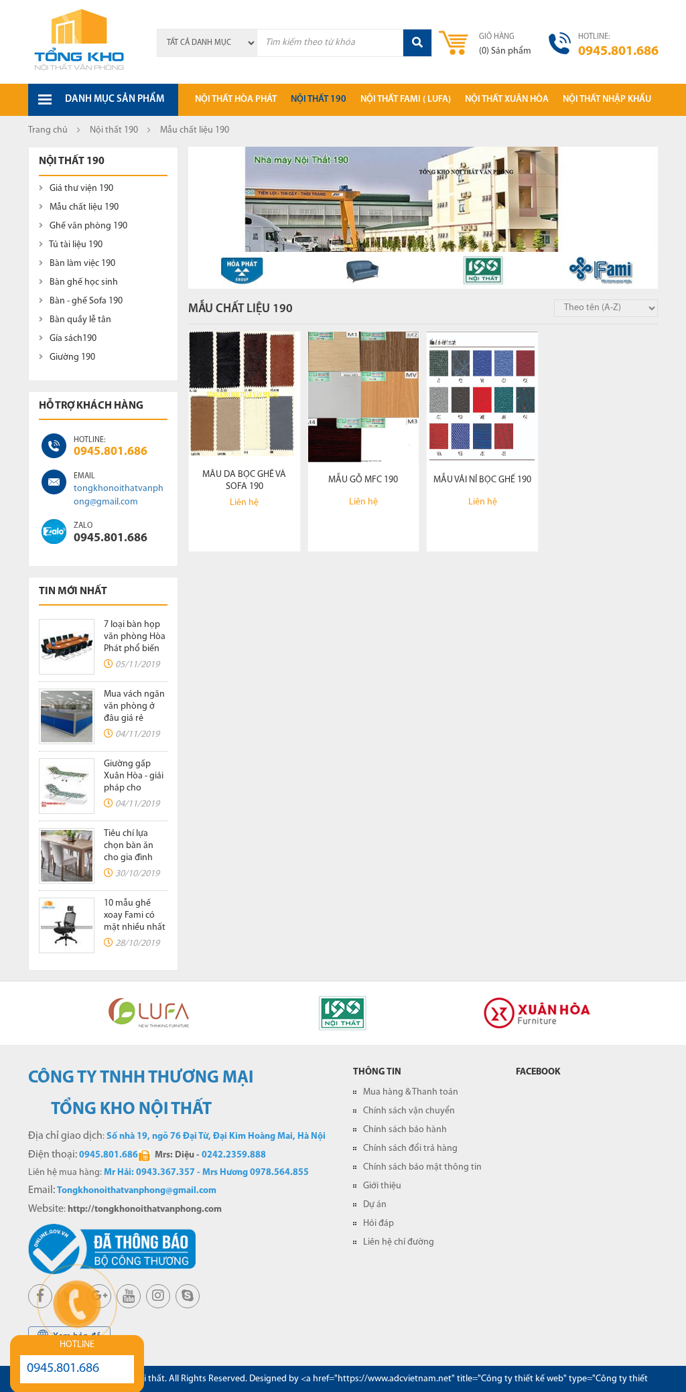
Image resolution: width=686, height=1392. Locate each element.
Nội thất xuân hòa (507, 99)
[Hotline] (54, 445)
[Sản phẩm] (363, 270)
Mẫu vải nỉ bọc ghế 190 (482, 480)
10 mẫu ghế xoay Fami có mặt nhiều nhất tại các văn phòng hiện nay (135, 927)
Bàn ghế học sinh (83, 282)
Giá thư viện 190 (80, 189)
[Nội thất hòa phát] (241, 270)
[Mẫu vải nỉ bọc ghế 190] (482, 397)
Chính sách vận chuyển (409, 1111)
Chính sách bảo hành (405, 1130)
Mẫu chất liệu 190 (83, 207)
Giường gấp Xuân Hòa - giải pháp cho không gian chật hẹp (133, 788)
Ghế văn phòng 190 (87, 226)
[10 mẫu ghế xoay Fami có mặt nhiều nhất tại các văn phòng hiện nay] (66, 925)
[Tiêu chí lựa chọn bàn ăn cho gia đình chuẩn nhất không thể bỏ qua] (66, 856)
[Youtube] (129, 1296)
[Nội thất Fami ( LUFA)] (604, 270)
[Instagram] (158, 1296)
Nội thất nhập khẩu (607, 99)
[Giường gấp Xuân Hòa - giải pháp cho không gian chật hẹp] (66, 786)
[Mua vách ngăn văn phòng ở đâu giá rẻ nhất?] (66, 716)
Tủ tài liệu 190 (75, 245)
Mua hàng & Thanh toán (410, 1092)
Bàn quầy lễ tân (79, 320)
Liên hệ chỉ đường (398, 1242)
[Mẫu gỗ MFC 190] (363, 397)
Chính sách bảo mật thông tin (422, 1167)
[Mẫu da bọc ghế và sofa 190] (244, 397)
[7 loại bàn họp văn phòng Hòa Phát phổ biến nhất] (66, 647)
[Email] (54, 482)
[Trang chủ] (80, 41)
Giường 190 (71, 357)
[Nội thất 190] (483, 270)
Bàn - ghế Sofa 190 (85, 301)
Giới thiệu (382, 1186)
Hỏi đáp (378, 1224)
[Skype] (54, 531)
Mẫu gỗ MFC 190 (363, 480)
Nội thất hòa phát (236, 99)
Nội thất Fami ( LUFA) (405, 99)
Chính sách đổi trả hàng (410, 1148)
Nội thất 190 (318, 99)
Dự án (375, 1205)
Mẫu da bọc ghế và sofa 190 (244, 481)
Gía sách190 (72, 339)
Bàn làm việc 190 (81, 264)
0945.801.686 (110, 452)
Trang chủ (48, 130)
